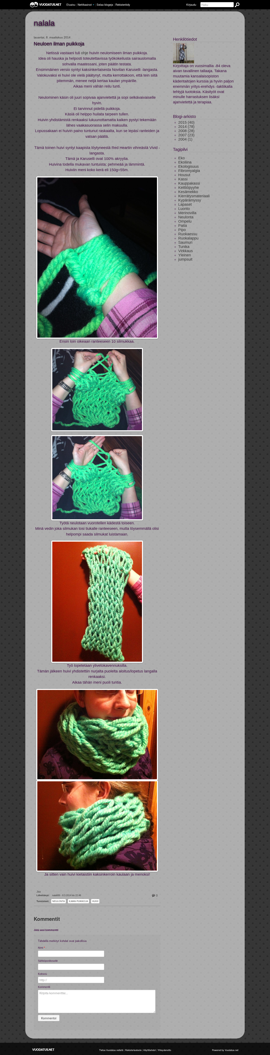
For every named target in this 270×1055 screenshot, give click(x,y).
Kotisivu (71, 974)
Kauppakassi (189, 183)
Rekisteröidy (122, 5)
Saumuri (185, 242)
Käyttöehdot (149, 1050)
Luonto (184, 209)
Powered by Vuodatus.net (225, 1050)
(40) (186, 122)
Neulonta (58, 901)
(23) (186, 135)
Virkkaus (185, 251)
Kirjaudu (191, 5)
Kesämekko (188, 192)
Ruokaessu (187, 234)
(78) (186, 126)
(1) (185, 139)
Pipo (182, 230)
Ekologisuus (188, 166)
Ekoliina (185, 162)
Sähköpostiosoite (59, 961)
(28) (186, 131)
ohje (84, 53)
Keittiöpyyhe (188, 187)
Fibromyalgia (189, 171)
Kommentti (44, 987)
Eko (181, 158)
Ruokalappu (188, 238)
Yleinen (184, 255)
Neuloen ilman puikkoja (59, 43)
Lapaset (185, 204)
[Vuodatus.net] (43, 1049)
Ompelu (185, 221)
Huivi (95, 901)
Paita (182, 225)
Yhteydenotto (164, 1050)
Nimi (41, 948)
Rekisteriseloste (133, 1050)
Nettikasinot (85, 5)
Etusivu (70, 5)
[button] (93, 4)
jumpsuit (185, 259)
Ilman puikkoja (78, 901)
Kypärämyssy (189, 200)
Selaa (105, 5)
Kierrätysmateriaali (194, 196)
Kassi (183, 179)
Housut (184, 175)
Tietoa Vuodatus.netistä (111, 1050)
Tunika (183, 247)
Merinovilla (187, 213)
